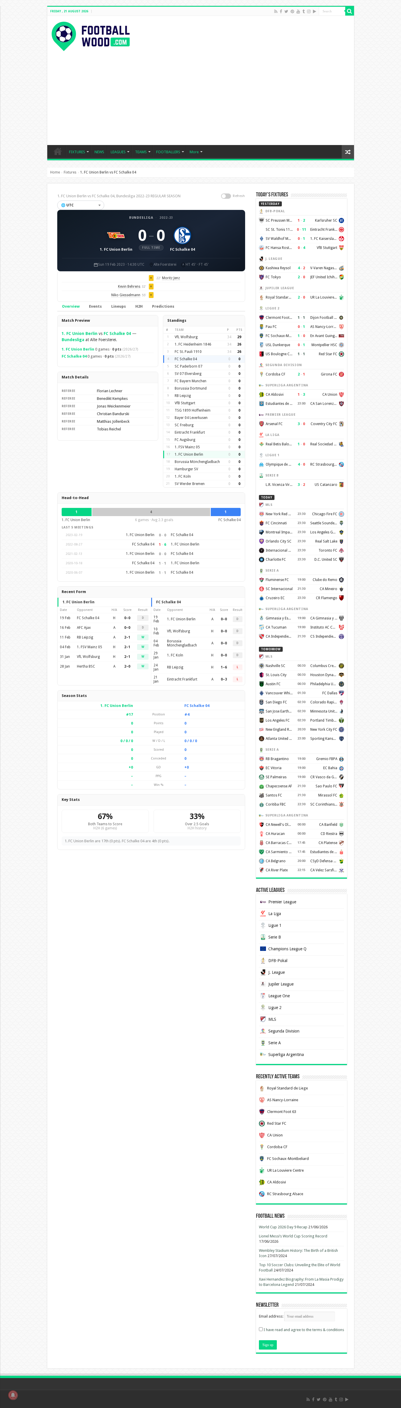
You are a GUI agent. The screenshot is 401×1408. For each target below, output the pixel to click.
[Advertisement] (201, 95)
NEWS (99, 152)
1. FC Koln (183, 476)
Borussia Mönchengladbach (197, 462)
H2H (139, 306)
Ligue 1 (275, 925)
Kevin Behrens (129, 286)
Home (55, 172)
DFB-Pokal (277, 960)
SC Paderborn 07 (188, 366)
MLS (272, 1019)
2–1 (127, 637)
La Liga (274, 913)
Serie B (274, 937)
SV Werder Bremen (190, 484)
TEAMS (141, 152)
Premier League (282, 902)
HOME (57, 151)
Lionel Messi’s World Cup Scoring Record (293, 1236)
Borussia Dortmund (191, 388)
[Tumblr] (303, 11)
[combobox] (80, 205)
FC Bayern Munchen (190, 381)
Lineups (118, 306)
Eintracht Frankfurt (190, 432)
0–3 (224, 679)
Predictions (163, 306)
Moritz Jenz (171, 278)
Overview (71, 306)
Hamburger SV (186, 469)
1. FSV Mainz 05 (187, 447)
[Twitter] (286, 11)
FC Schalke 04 (117, 333)
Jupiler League (281, 984)
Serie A (274, 1042)
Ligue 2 (275, 1007)
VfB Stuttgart (185, 403)
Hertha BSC (86, 666)
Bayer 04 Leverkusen (191, 418)
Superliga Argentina (286, 1054)
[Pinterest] (292, 11)
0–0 (127, 618)
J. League (276, 972)
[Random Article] (348, 152)
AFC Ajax (84, 628)
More (194, 152)
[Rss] (276, 11)
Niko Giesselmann (125, 295)
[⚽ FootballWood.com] (91, 35)
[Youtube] (298, 11)
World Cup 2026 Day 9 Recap (283, 1227)
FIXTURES (77, 152)
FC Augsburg (185, 440)
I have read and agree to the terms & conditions (304, 1330)
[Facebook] (281, 11)
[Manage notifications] (13, 1395)
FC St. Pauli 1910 (188, 352)
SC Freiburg (184, 425)
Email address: (271, 1316)
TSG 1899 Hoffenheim (192, 410)
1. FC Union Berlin (79, 333)
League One (279, 995)
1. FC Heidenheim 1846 (193, 344)
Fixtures (70, 172)
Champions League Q (287, 948)
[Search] (349, 11)
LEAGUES (118, 152)
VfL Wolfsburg (186, 337)
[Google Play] (314, 11)
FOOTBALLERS (168, 152)
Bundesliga (141, 218)
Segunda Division (283, 1031)
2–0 (127, 666)
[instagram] (308, 11)
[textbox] (81, 205)
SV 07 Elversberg (188, 374)
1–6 (224, 667)
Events (95, 306)
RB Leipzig (183, 396)
